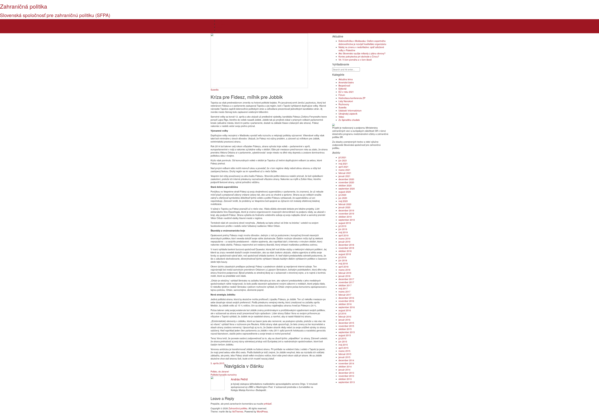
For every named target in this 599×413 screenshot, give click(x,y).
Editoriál (342, 88)
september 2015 (346, 332)
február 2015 (344, 354)
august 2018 (344, 254)
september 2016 (346, 307)
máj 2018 (343, 263)
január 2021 (344, 176)
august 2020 (344, 191)
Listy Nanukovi (345, 101)
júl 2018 (342, 257)
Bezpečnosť (344, 85)
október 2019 (345, 216)
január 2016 (344, 319)
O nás (220, 20)
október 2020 (345, 185)
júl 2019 (342, 226)
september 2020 (346, 188)
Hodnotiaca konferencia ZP (230, 30)
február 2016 (344, 316)
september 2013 (346, 382)
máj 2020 (343, 201)
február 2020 (344, 204)
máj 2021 (343, 163)
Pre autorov (222, 23)
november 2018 (346, 247)
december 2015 (346, 322)
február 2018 (344, 272)
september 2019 (346, 219)
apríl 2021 (343, 166)
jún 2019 (342, 229)
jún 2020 (342, 197)
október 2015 (345, 329)
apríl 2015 (343, 347)
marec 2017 (344, 291)
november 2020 (346, 182)
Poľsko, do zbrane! (220, 371)
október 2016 (345, 304)
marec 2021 (344, 169)
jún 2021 (342, 160)
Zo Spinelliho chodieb (349, 119)
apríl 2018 (343, 266)
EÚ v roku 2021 (346, 91)
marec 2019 (344, 238)
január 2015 (344, 357)
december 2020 (346, 179)
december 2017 (346, 279)
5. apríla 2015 (217, 363)
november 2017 (346, 282)
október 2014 (345, 366)
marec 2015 (344, 350)
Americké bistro (346, 82)
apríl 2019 (343, 235)
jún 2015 (342, 341)
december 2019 (346, 210)
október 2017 (345, 285)
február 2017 (344, 294)
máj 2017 (343, 288)
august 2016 (344, 310)
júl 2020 (342, 194)
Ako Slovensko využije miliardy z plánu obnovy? (361, 53)
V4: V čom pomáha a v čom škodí (355, 59)
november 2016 (346, 300)
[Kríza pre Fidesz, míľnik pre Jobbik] (259, 60)
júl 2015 (342, 338)
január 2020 (344, 207)
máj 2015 (343, 344)
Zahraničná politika (23, 6)
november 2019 (346, 213)
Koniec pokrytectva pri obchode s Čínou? (358, 56)
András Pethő (239, 379)
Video (219, 27)
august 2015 (344, 335)
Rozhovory (343, 104)
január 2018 (344, 276)
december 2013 (346, 372)
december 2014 (346, 360)
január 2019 (344, 241)
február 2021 (344, 173)
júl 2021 (342, 157)
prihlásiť (267, 403)
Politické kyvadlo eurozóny (224, 374)
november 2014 (346, 363)
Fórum (341, 94)
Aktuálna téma (345, 79)
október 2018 (345, 251)
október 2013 (345, 379)
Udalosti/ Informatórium (350, 110)
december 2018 (346, 244)
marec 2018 (344, 269)
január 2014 (344, 369)
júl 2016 (342, 313)
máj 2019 (343, 232)
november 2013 (346, 375)
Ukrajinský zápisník (347, 113)
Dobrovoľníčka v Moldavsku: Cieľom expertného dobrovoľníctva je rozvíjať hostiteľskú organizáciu (362, 42)
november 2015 (346, 325)
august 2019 (344, 222)
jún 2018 (342, 260)
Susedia (215, 89)
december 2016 (346, 297)
